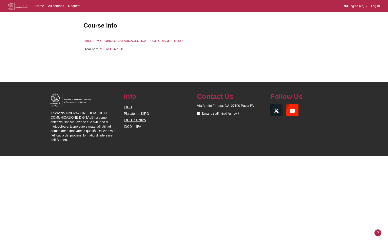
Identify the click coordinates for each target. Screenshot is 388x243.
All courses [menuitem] (56, 6)
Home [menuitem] (39, 6)
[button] (355, 6)
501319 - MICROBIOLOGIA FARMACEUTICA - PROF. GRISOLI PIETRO (133, 41)
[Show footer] (378, 233)
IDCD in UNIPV (135, 120)
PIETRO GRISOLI (111, 49)
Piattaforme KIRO (136, 113)
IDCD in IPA (132, 126)
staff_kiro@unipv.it (226, 113)
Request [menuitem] (74, 6)
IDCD (128, 107)
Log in (375, 6)
